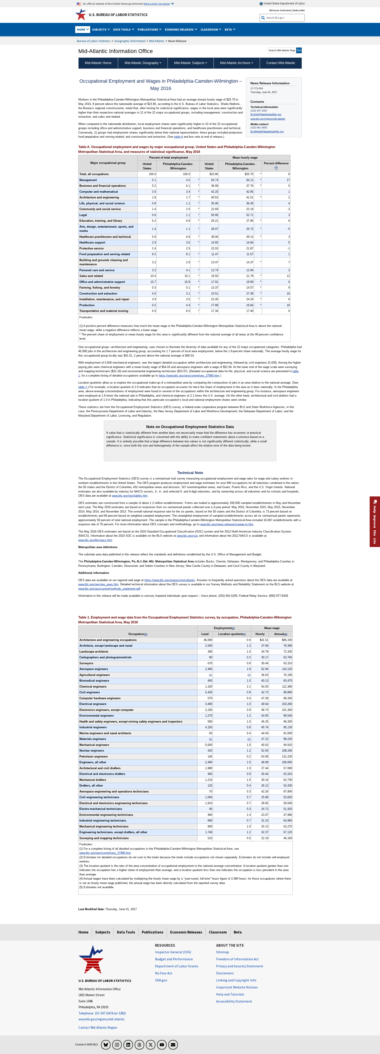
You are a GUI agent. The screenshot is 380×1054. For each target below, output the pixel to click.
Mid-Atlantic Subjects (189, 63)
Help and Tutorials (230, 994)
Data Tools (126, 932)
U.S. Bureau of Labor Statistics (118, 14)
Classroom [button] (210, 29)
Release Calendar (280, 10)
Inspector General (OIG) (173, 952)
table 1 (82, 387)
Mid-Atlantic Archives (235, 63)
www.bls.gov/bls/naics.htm (95, 540)
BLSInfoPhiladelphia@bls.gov (265, 114)
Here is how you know (157, 3)
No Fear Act (163, 973)
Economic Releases (186, 932)
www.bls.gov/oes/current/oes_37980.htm (105, 853)
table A (178, 136)
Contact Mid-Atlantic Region (98, 1027)
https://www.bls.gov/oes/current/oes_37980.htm (189, 375)
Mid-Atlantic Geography (142, 63)
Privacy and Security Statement (239, 966)
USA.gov (161, 980)
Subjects (102, 932)
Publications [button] (148, 29)
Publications (152, 932)
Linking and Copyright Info (236, 980)
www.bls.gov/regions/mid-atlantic (267, 118)
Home (83, 932)
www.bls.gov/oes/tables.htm (130, 495)
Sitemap (222, 952)
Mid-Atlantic (156, 41)
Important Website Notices (237, 987)
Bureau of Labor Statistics (94, 41)
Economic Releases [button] (179, 29)
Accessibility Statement (234, 1001)
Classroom (218, 932)
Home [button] (81, 29)
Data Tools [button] (122, 29)
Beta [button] (228, 29)
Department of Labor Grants (176, 966)
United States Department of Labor (284, 3)
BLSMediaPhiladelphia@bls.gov (267, 131)
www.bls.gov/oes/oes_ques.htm (98, 584)
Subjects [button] (99, 29)
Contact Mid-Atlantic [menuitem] (280, 63)
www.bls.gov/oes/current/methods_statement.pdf (109, 588)
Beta (238, 932)
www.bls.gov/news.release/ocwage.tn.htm (226, 524)
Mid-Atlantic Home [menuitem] (98, 63)
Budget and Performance (174, 959)
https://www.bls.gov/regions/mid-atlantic (169, 580)
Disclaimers (225, 973)
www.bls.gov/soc (187, 535)
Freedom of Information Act (237, 959)
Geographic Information (130, 41)
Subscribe (299, 10)
